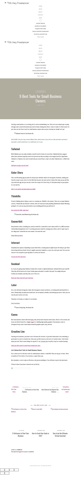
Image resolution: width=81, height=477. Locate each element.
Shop (40, 18)
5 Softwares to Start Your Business (25, 390)
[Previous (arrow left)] (2, 473)
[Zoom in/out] (2, 470)
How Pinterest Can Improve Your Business (55, 390)
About (40, 12)
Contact (40, 15)
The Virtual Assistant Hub (40, 34)
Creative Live (44, 341)
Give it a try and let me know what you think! (23, 189)
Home (40, 6)
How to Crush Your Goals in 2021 (40, 434)
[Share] (11, 470)
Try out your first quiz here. (18, 257)
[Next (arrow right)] (7, 473)
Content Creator (40, 23)
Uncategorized (40, 91)
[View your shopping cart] (75, 3)
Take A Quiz (40, 37)
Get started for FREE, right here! (19, 210)
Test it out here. (15, 303)
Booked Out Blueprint (40, 26)
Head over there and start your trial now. (22, 278)
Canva (31, 319)
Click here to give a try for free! (19, 165)
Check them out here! (17, 235)
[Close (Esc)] (16, 470)
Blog (40, 9)
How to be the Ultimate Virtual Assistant (60, 434)
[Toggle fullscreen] (7, 470)
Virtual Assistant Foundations (40, 31)
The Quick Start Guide (40, 28)
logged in (20, 452)
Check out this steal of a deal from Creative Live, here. (25, 345)
